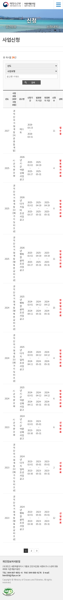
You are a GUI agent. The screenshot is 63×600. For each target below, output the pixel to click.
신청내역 (52, 26)
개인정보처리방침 (11, 561)
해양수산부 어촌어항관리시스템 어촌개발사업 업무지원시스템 (33, 4)
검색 (33, 82)
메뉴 (58, 4)
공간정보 (11, 26)
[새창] (8, 595)
